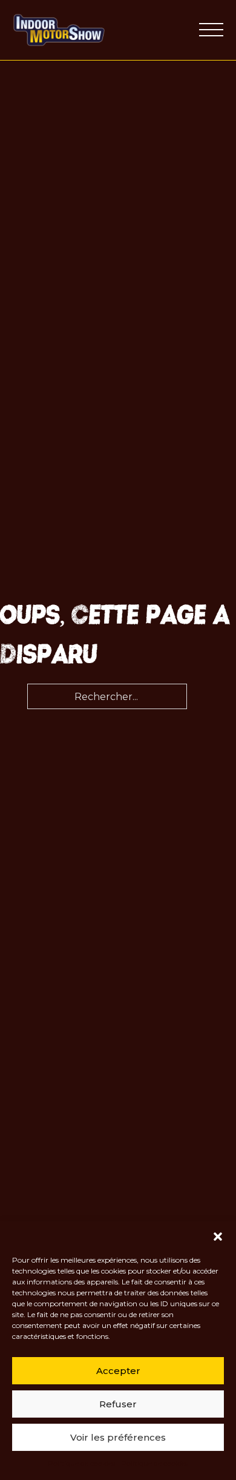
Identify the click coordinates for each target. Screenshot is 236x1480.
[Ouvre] (211, 30)
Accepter (118, 1370)
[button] (218, 1237)
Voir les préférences (118, 1437)
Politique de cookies (81, 1463)
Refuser (118, 1404)
